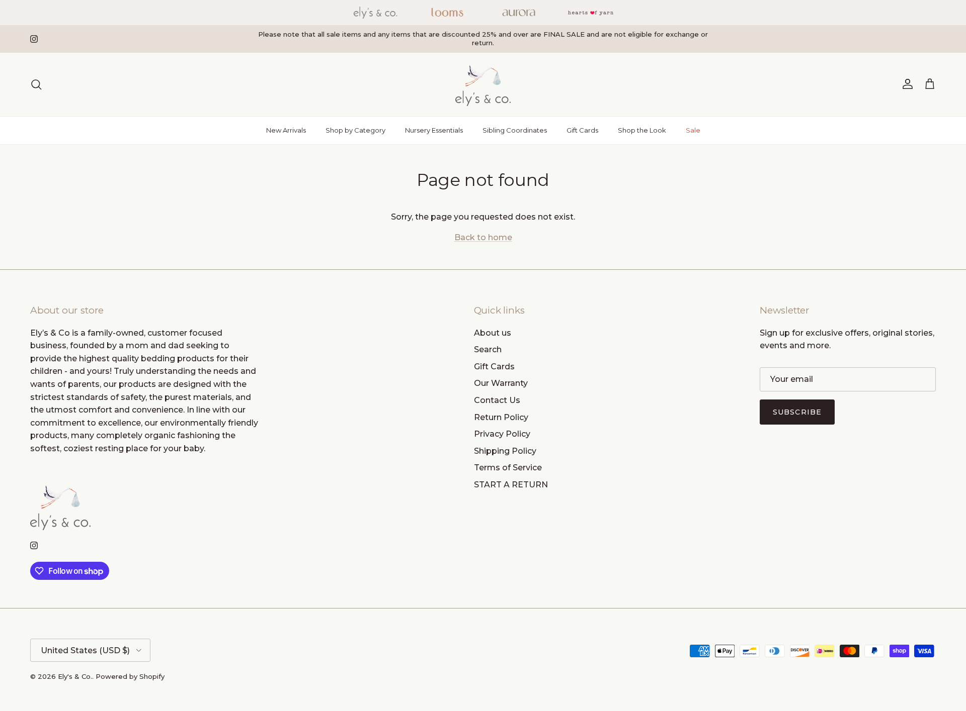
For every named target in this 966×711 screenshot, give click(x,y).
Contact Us (497, 400)
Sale (693, 130)
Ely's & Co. (75, 676)
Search (488, 349)
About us (492, 333)
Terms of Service (508, 467)
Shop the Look (642, 130)
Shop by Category (355, 130)
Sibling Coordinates (514, 130)
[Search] (36, 84)
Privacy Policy (502, 434)
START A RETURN (511, 484)
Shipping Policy (505, 451)
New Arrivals (286, 130)
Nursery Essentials (434, 130)
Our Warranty (501, 383)
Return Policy (501, 417)
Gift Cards (582, 130)
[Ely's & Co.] (483, 84)
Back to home (483, 237)
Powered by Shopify (130, 676)
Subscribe (797, 412)
